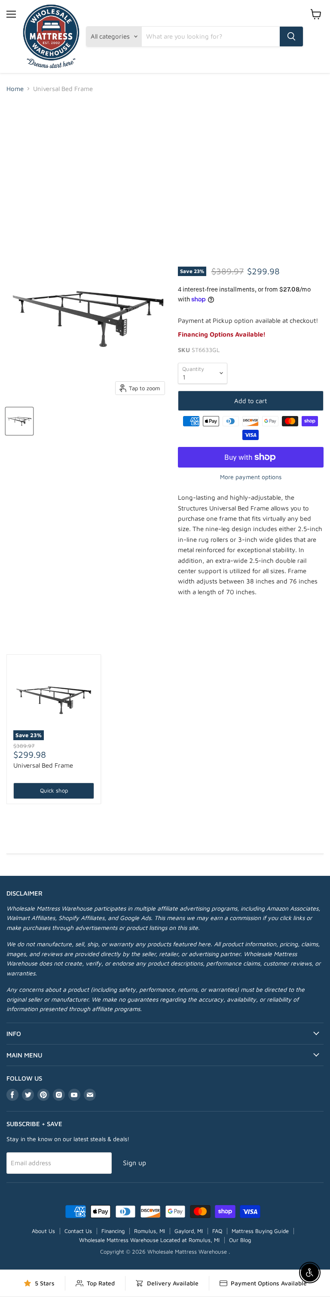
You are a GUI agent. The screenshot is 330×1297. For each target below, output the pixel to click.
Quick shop (54, 790)
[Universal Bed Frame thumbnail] (19, 421)
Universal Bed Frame (43, 765)
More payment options (250, 477)
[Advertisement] (165, 164)
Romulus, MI (149, 1230)
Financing (113, 1230)
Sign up (134, 1162)
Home (15, 88)
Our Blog (240, 1239)
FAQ (217, 1230)
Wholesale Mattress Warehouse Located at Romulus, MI (149, 1239)
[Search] (291, 36)
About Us (43, 1230)
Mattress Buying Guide (260, 1230)
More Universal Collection (165, 639)
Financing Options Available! (222, 334)
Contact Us (78, 1230)
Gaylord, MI (188, 1230)
